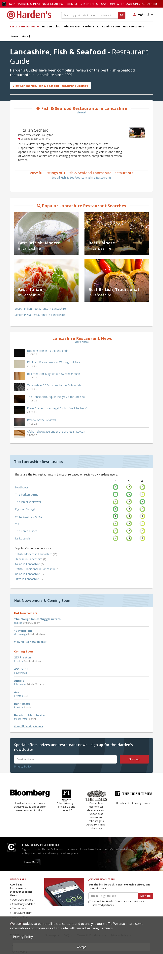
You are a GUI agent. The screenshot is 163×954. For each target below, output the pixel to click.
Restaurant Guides (23, 26)
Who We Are (71, 26)
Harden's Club (51, 26)
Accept (81, 947)
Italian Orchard (35, 130)
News (14, 36)
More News (82, 342)
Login (140, 14)
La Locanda (22, 538)
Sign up (134, 759)
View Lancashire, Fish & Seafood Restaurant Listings (50, 86)
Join (150, 14)
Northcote (21, 487)
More (25, 36)
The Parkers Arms (26, 494)
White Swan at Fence (28, 516)
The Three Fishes (26, 531)
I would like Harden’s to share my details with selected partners (119, 903)
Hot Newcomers (133, 26)
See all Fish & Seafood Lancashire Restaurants (81, 177)
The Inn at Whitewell (28, 502)
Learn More (31, 862)
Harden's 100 (90, 26)
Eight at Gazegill (25, 509)
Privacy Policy (23, 766)
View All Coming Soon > (28, 726)
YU (17, 524)
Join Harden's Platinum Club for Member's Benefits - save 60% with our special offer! (83, 4)
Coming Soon (111, 26)
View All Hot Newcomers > (30, 642)
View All (81, 112)
